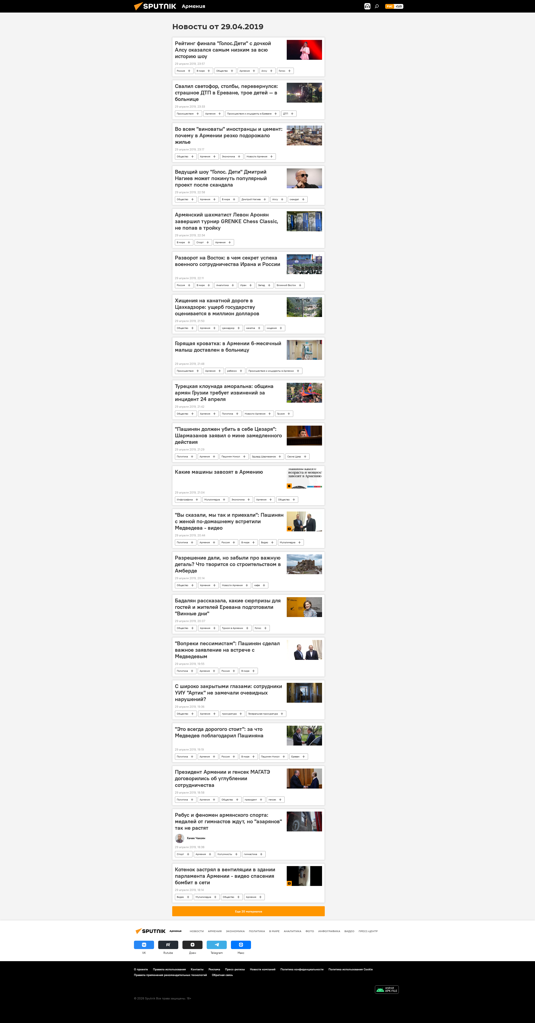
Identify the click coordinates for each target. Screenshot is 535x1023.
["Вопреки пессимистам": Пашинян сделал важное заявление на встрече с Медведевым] (304, 650)
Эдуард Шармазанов (264, 456)
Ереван (295, 756)
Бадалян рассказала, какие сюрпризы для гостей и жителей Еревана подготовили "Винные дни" (228, 607)
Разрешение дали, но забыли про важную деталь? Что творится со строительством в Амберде (228, 564)
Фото (310, 931)
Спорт (200, 242)
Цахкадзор (228, 328)
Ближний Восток (286, 285)
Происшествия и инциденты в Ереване (249, 113)
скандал (294, 199)
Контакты (197, 969)
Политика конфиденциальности (302, 969)
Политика (227, 413)
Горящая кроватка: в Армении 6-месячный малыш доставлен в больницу (228, 346)
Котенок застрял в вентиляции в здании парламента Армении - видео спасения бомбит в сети (225, 876)
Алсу (264, 70)
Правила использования (169, 969)
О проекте (141, 969)
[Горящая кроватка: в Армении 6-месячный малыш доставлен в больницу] (304, 350)
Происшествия (185, 113)
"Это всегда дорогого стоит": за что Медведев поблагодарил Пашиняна (219, 732)
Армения (244, 70)
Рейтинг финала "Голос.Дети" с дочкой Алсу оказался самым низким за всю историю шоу (223, 50)
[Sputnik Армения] (157, 11)
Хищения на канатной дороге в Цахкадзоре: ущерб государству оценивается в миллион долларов (217, 307)
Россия (181, 70)
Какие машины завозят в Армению (219, 471)
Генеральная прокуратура (263, 713)
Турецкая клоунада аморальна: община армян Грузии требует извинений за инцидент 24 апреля (224, 392)
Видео (264, 542)
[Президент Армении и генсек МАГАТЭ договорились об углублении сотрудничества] (304, 779)
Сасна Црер (294, 456)
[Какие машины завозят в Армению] (304, 478)
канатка (250, 328)
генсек (272, 799)
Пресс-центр (368, 931)
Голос (282, 70)
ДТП (285, 113)
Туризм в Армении (232, 628)
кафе (257, 585)
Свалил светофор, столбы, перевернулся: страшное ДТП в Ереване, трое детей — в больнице (226, 92)
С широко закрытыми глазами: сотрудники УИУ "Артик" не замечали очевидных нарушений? (228, 692)
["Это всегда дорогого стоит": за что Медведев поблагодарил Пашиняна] (304, 736)
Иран (243, 285)
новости (197, 931)
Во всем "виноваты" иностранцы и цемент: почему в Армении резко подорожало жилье (229, 135)
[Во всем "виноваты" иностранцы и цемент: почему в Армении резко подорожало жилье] (304, 135)
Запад (261, 285)
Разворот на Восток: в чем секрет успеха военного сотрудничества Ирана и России (227, 260)
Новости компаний (262, 969)
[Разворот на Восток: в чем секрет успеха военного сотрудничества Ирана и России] (304, 264)
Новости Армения (257, 156)
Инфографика (185, 499)
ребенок (232, 370)
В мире (201, 70)
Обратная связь (222, 975)
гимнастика (250, 854)
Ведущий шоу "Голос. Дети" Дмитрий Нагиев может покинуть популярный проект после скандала (221, 178)
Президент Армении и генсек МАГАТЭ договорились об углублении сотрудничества (222, 778)
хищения (272, 328)
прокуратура (229, 713)
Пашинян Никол (231, 456)
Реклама (214, 969)
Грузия (281, 413)
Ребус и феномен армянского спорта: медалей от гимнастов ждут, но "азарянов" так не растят (228, 821)
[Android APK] (387, 990)
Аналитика (222, 285)
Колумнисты (225, 854)
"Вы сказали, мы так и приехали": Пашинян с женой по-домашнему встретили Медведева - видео (229, 521)
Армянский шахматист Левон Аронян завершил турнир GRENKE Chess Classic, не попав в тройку (226, 221)
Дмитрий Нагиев (251, 199)
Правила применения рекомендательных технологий (170, 975)
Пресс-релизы (235, 969)
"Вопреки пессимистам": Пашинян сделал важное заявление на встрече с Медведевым (227, 650)
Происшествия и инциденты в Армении (271, 370)
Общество (222, 70)
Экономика (228, 156)
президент (251, 799)
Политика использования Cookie (351, 969)
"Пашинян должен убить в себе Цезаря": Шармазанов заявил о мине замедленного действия (228, 435)
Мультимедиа (212, 499)
